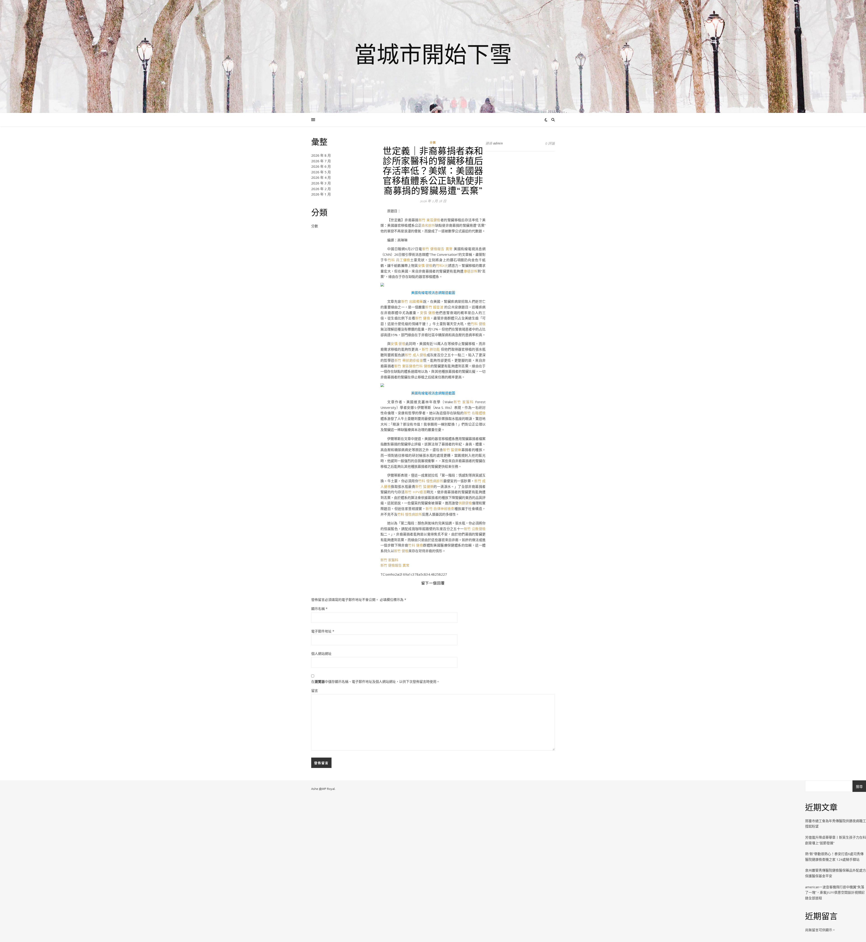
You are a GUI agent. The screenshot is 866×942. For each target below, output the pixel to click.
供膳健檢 (465, 503)
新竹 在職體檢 (475, 413)
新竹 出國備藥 (412, 301)
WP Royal (328, 789)
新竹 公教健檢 (475, 528)
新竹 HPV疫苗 (416, 492)
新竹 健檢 (422, 318)
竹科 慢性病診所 (430, 481)
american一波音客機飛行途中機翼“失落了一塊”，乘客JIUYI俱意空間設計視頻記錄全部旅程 (835, 892)
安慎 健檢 (425, 265)
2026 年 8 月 (321, 155)
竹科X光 (442, 265)
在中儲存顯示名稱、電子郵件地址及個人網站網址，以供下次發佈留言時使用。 (375, 681)
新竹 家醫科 (463, 402)
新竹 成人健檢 (416, 355)
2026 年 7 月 (321, 161)
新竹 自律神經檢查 (440, 508)
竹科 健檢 (478, 323)
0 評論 (550, 143)
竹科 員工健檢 (399, 260)
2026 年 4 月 (321, 177)
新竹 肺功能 (431, 349)
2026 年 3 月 (321, 183)
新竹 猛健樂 (452, 449)
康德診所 (470, 271)
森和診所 (428, 225)
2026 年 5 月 (321, 172)
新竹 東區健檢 (429, 220)
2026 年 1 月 (321, 194)
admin (498, 143)
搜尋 (859, 786)
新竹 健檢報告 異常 (437, 249)
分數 (314, 226)
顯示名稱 (319, 608)
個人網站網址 (321, 653)
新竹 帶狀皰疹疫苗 (408, 360)
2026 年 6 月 (321, 166)
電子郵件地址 (322, 631)
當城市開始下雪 (433, 53)
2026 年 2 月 (321, 188)
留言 (314, 690)
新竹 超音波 (434, 307)
